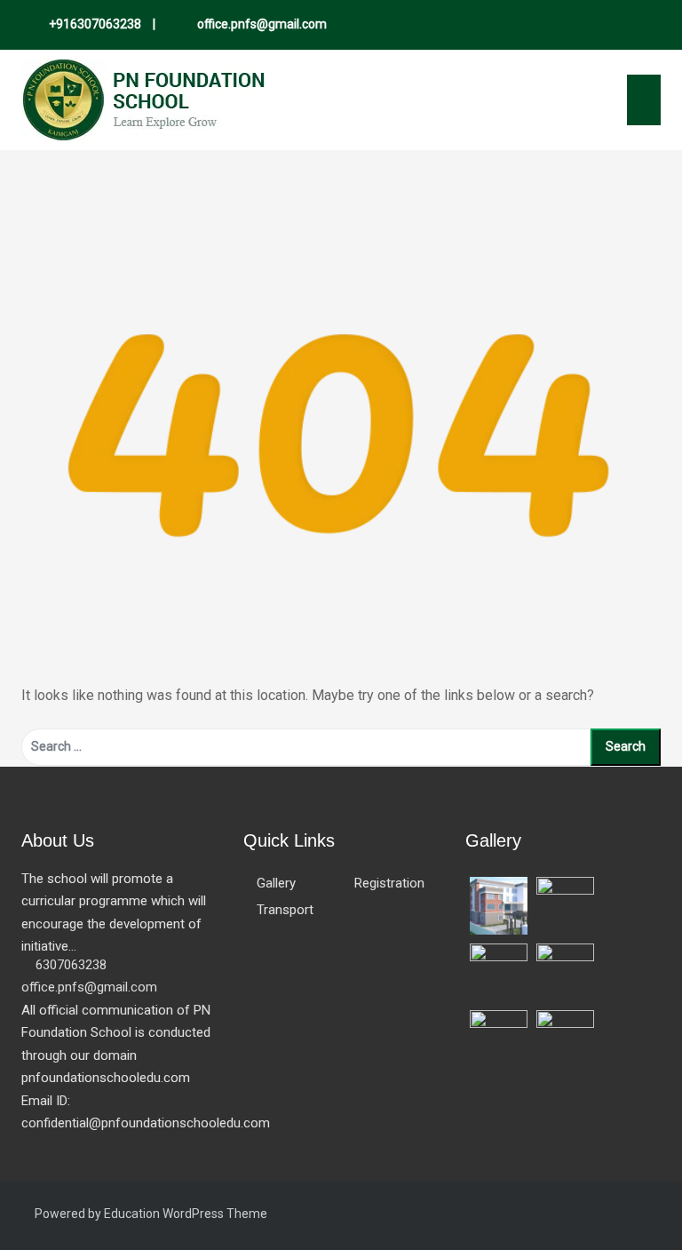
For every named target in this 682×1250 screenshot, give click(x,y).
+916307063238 (95, 24)
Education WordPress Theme (185, 1213)
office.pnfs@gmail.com (260, 24)
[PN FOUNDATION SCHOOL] (143, 99)
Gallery (276, 883)
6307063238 (71, 965)
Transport (285, 910)
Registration (389, 883)
